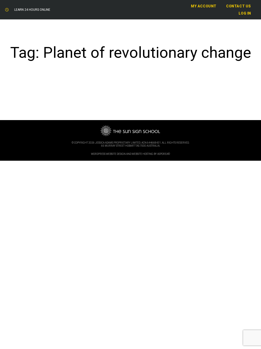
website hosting (142, 154)
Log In (245, 13)
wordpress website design (108, 154)
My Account (203, 6)
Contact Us (238, 6)
